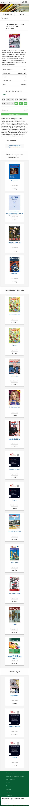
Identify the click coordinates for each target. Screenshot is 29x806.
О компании (9, 795)
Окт (16, 103)
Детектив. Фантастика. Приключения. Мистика (15, 146)
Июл (3, 103)
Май (20, 99)
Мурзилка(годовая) (14, 314)
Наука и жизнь (14, 695)
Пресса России (6, 2)
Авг (8, 103)
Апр (16, 99)
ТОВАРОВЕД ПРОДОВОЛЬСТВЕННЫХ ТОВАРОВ (15, 656)
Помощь (8, 792)
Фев (8, 99)
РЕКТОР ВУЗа (14, 376)
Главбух (14, 500)
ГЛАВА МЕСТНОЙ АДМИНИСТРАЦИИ (14, 438)
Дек (25, 103)
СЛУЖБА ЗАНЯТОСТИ (14, 531)
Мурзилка (14, 345)
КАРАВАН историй (14, 407)
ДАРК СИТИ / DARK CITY (14, 242)
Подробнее (14, 799)
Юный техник (14, 562)
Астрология (14, 180)
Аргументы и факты (14, 593)
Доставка (8, 786)
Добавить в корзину (14, 114)
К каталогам (7, 14)
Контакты (8, 789)
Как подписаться (10, 779)
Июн (25, 99)
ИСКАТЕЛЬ (14, 273)
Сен (12, 103)
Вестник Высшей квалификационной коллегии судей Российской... (14, 213)
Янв (3, 99)
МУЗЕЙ (15, 624)
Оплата (8, 782)
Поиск (22, 14)
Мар (12, 99)
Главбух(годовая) (14, 469)
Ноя (21, 103)
